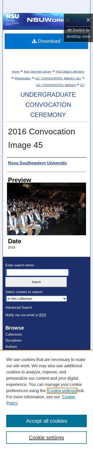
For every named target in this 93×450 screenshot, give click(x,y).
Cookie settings (62, 391)
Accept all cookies (46, 421)
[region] (46, 400)
